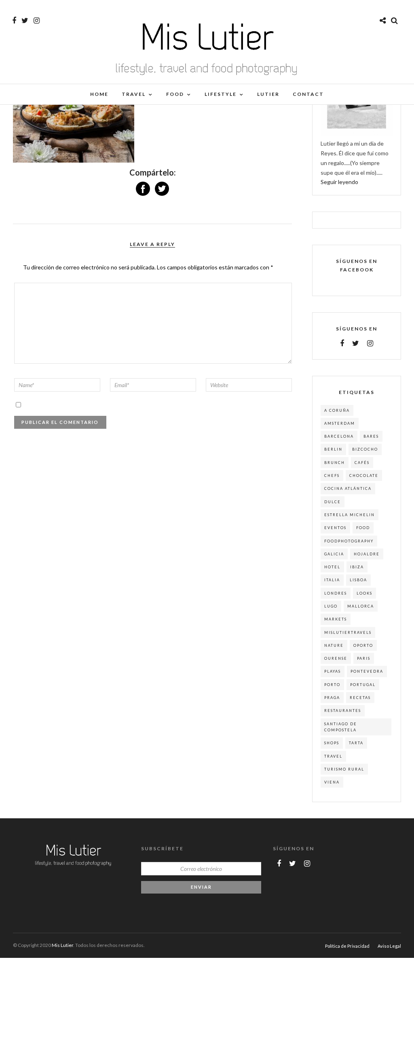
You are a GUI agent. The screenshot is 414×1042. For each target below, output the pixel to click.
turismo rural (344, 769)
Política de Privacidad (347, 946)
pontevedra (367, 671)
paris (363, 658)
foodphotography (349, 541)
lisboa (358, 580)
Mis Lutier (62, 945)
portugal (363, 684)
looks (364, 593)
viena (332, 782)
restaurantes (342, 710)
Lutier (268, 94)
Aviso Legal (389, 946)
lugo (331, 606)
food (363, 527)
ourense (335, 658)
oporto (363, 645)
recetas (360, 697)
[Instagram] (37, 20)
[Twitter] (355, 343)
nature (334, 645)
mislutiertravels (348, 632)
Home (99, 94)
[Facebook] (342, 343)
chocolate (363, 475)
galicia (334, 554)
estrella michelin (349, 515)
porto (332, 684)
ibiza (357, 567)
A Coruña (337, 410)
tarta (356, 743)
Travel (134, 94)
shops (331, 743)
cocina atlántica (348, 488)
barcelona (339, 436)
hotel (332, 567)
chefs (332, 475)
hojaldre (367, 554)
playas (332, 671)
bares (371, 436)
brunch (334, 462)
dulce (332, 502)
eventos (335, 527)
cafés (362, 462)
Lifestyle (221, 94)
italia (332, 580)
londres (335, 593)
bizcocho (365, 449)
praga (332, 697)
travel (333, 756)
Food (175, 94)
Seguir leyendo (339, 181)
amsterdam (339, 423)
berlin (333, 449)
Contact (308, 94)
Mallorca (360, 606)
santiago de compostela (340, 727)
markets (335, 619)
